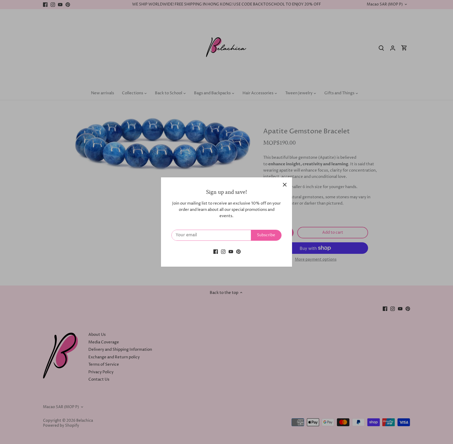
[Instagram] (223, 251)
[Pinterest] (238, 251)
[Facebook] (215, 251)
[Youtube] (231, 251)
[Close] (284, 184)
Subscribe (266, 235)
